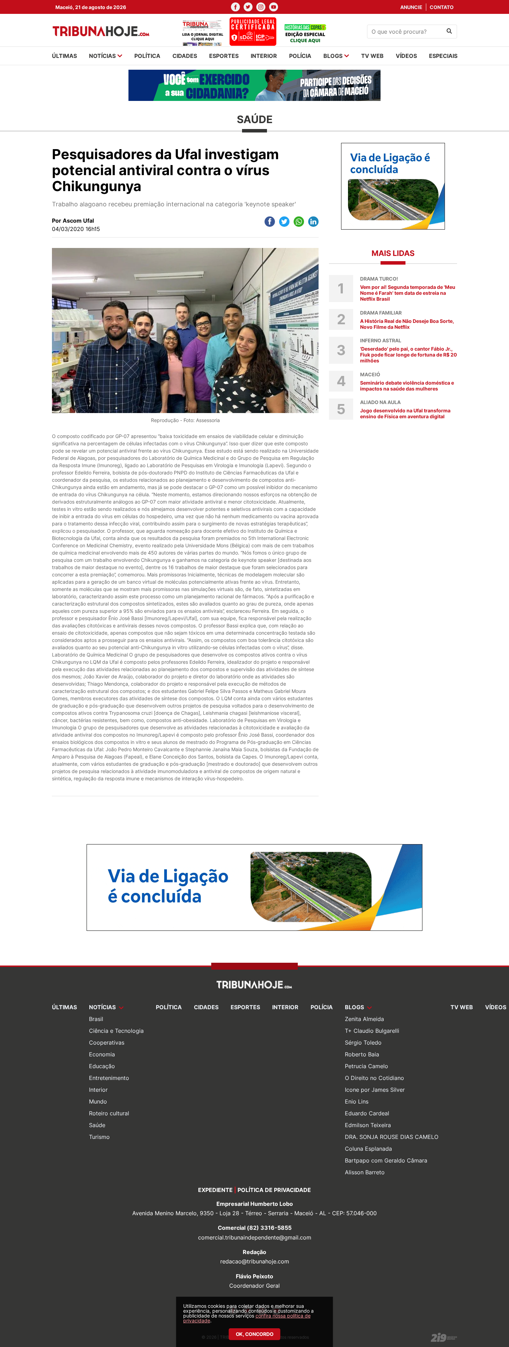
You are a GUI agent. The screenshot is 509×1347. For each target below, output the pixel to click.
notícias (102, 55)
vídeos (406, 55)
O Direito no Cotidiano (374, 1077)
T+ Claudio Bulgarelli (372, 1030)
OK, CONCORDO (255, 1334)
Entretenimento (109, 1077)
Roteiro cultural (109, 1113)
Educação (102, 1066)
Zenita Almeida (364, 1018)
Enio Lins (356, 1101)
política (147, 55)
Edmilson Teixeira (368, 1125)
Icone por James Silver (375, 1089)
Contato (442, 7)
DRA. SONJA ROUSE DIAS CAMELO (391, 1136)
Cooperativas (106, 1042)
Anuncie (411, 7)
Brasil (96, 1018)
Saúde (97, 1125)
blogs (332, 55)
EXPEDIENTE (215, 1189)
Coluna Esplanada (368, 1148)
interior (264, 55)
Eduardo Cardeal (367, 1113)
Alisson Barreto (365, 1172)
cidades (184, 55)
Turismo (99, 1136)
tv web (372, 55)
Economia (102, 1054)
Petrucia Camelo (366, 1066)
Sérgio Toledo (363, 1042)
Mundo (98, 1101)
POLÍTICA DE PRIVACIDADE (274, 1189)
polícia (300, 55)
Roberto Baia (362, 1054)
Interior (98, 1089)
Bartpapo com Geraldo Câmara (386, 1160)
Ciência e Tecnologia (116, 1030)
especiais (443, 55)
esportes (224, 55)
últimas (64, 55)
